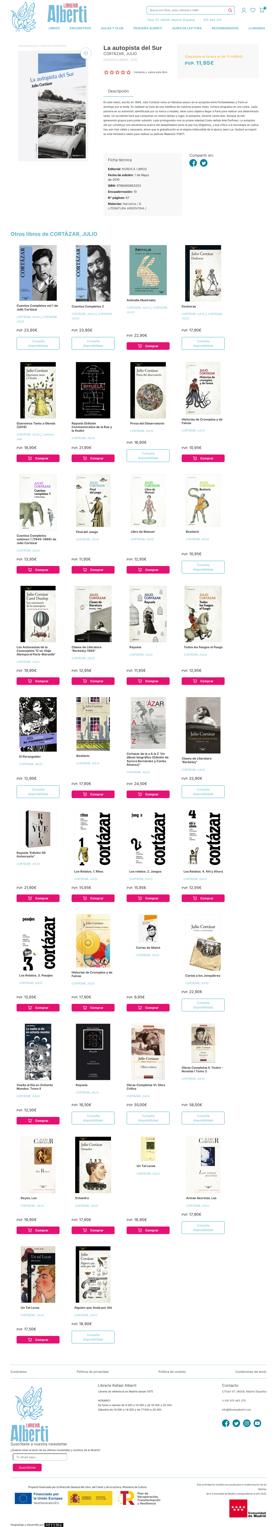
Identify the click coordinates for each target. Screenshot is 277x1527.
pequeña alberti (148, 28)
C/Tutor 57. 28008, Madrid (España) (244, 1391)
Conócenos (19, 1372)
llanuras (257, 28)
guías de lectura (187, 28)
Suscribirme (27, 1467)
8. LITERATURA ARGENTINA (51, 45)
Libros (21, 45)
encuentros (80, 28)
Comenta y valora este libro (150, 72)
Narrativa (30, 45)
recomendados (225, 28)
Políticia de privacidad (93, 1372)
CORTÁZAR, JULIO (29, 316)
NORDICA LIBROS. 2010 (120, 60)
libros (54, 28)
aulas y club (112, 28)
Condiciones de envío (251, 1372)
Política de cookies (172, 1372)
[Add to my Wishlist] (85, 53)
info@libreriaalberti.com (236, 1409)
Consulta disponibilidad (38, 343)
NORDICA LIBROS (134, 169)
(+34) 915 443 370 (234, 1400)
